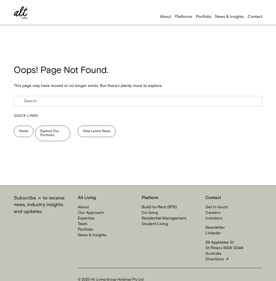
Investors (213, 218)
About (83, 207)
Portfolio (85, 230)
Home (23, 131)
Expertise (86, 218)
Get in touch (216, 207)
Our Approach (91, 213)
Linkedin (213, 233)
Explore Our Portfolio (49, 133)
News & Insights (92, 235)
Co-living (150, 213)
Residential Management (164, 218)
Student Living (155, 224)
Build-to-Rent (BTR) (159, 207)
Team (82, 224)
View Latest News (96, 131)
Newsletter (215, 228)
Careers (212, 213)
